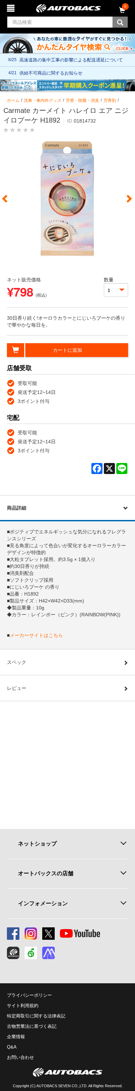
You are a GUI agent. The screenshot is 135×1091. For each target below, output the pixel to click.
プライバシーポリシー (29, 995)
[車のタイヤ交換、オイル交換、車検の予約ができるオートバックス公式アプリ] (13, 953)
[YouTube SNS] (80, 933)
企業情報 (16, 1036)
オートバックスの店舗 (45, 873)
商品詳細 (16, 508)
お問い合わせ (20, 1057)
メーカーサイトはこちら (36, 635)
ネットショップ (37, 844)
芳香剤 (110, 100)
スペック (16, 662)
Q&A (12, 1047)
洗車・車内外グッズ (42, 100)
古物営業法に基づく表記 (31, 1026)
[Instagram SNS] (31, 933)
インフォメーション (43, 903)
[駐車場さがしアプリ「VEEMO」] (31, 953)
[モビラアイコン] (48, 953)
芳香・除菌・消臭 (82, 100)
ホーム (13, 100)
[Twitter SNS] (48, 933)
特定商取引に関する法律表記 (36, 1015)
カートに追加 (67, 350)
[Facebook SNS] (13, 933)
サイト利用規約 (22, 1005)
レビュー (16, 688)
